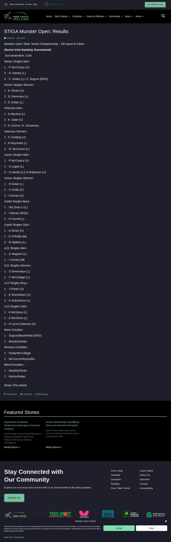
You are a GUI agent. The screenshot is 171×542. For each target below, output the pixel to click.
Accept (119, 528)
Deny (151, 528)
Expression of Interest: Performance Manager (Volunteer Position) (22, 425)
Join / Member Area (155, 4)
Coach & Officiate (95, 16)
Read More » (12, 447)
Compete (76, 16)
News (128, 16)
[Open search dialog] (163, 16)
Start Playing (61, 16)
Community (114, 16)
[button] (166, 521)
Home (49, 16)
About (138, 16)
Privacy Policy (19, 537)
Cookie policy (8, 537)
